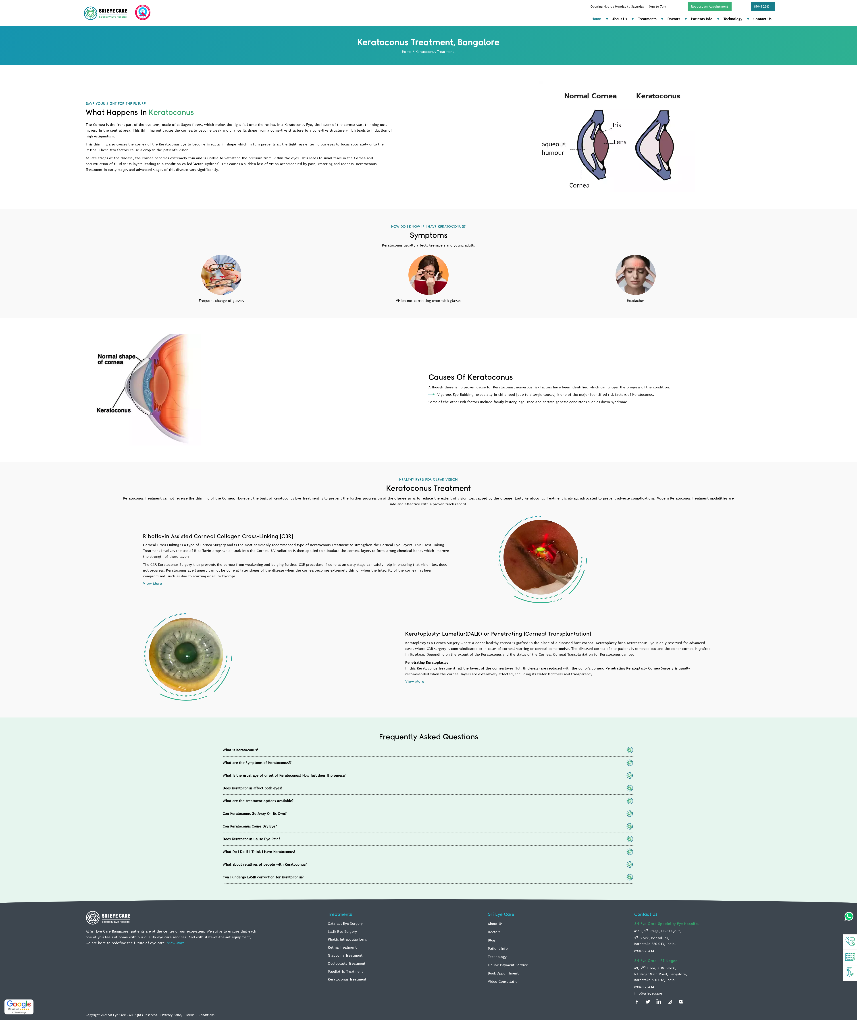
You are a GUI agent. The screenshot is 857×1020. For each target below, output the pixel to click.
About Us (495, 923)
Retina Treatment (342, 947)
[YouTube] (680, 1003)
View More (176, 942)
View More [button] (152, 584)
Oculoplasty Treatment (346, 963)
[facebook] (637, 1003)
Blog (491, 940)
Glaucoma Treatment (345, 955)
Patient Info (498, 948)
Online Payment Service (508, 964)
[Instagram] (669, 1003)
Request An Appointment (709, 6)
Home (406, 51)
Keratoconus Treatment (347, 979)
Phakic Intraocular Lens (347, 939)
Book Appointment (503, 973)
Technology (497, 956)
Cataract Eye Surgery (345, 923)
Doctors (494, 931)
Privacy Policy (172, 1015)
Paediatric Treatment (345, 971)
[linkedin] (658, 1003)
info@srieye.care (648, 993)
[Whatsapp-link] (849, 917)
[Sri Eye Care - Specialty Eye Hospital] (117, 13)
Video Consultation (504, 981)
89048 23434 (762, 6)
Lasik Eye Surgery (342, 931)
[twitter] (648, 1003)
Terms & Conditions (200, 1015)
